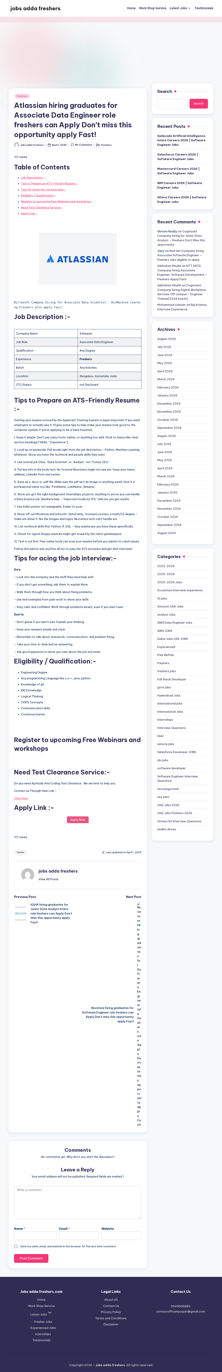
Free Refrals (165, 655)
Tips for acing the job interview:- (43, 189)
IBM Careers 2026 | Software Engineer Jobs (179, 185)
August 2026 (166, 339)
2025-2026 (166, 574)
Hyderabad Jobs (169, 695)
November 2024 (169, 509)
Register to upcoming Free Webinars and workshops (56, 201)
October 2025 (167, 420)
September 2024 (169, 525)
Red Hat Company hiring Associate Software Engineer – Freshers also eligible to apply (180, 255)
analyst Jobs (166, 615)
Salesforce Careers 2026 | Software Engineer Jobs (177, 157)
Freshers (22, 96)
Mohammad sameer (171, 305)
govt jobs (164, 687)
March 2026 (166, 379)
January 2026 (167, 395)
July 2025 (164, 444)
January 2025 (167, 492)
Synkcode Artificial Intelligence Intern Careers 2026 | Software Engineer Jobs (181, 140)
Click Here (21, 798)
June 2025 (164, 452)
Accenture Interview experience (180, 590)
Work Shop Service (41, 1306)
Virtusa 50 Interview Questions (179, 821)
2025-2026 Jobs (169, 582)
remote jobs (165, 744)
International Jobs (170, 712)
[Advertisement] (111, 48)
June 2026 (164, 355)
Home (41, 1300)
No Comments (83, 144)
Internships (165, 720)
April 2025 (165, 468)
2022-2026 (166, 566)
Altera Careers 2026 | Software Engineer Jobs (181, 199)
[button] (48, 879)
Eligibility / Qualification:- (38, 195)
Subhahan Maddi (169, 266)
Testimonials (41, 1340)
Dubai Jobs (172, 639)
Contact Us (111, 1306)
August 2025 (166, 436)
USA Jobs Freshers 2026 (174, 813)
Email (64, 1229)
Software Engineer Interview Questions (177, 778)
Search (164, 91)
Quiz (160, 736)
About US (111, 1300)
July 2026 (164, 347)
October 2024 (167, 517)
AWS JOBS (164, 631)
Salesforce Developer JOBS (176, 752)
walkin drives (166, 829)
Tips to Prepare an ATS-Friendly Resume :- (50, 183)
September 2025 (169, 428)
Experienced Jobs (43, 1328)
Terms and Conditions (111, 1318)
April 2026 (165, 371)
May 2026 (164, 363)
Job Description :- (33, 177)
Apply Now (77, 819)
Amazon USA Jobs (170, 606)
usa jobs (163, 797)
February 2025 (168, 484)
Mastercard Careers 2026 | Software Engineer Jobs (178, 171)
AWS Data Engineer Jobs (174, 623)
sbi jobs (162, 760)
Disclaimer (111, 1324)
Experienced (166, 647)
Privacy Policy (111, 1312)
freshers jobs (166, 671)
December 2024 (169, 501)
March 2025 (166, 476)
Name (19, 1229)
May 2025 (164, 460)
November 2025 (169, 411)
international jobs (169, 703)
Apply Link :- (29, 213)
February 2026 (168, 387)
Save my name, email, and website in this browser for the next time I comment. (68, 1246)
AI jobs (162, 598)
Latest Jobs (38, 1314)
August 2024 (166, 533)
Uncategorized (168, 789)
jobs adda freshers (35, 8)
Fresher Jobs (43, 1322)
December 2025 (169, 403)
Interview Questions (171, 728)
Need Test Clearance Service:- (42, 207)
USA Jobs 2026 (168, 805)
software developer (171, 768)
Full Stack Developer (171, 679)
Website (107, 1229)
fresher (20, 852)
